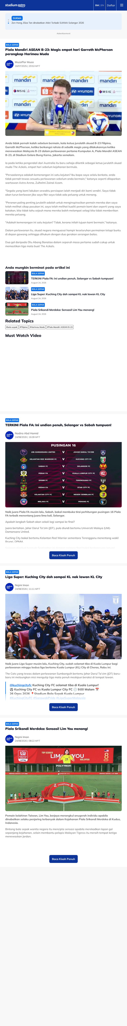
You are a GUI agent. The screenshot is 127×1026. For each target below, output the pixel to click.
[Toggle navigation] (121, 5)
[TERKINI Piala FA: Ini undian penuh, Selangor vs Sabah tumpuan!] (16, 277)
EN (102, 5)
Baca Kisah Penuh (63, 555)
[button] (8, 19)
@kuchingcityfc (21, 685)
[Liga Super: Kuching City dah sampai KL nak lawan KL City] (16, 293)
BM (97, 5)
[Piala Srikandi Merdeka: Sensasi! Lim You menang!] (16, 309)
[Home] (15, 5)
